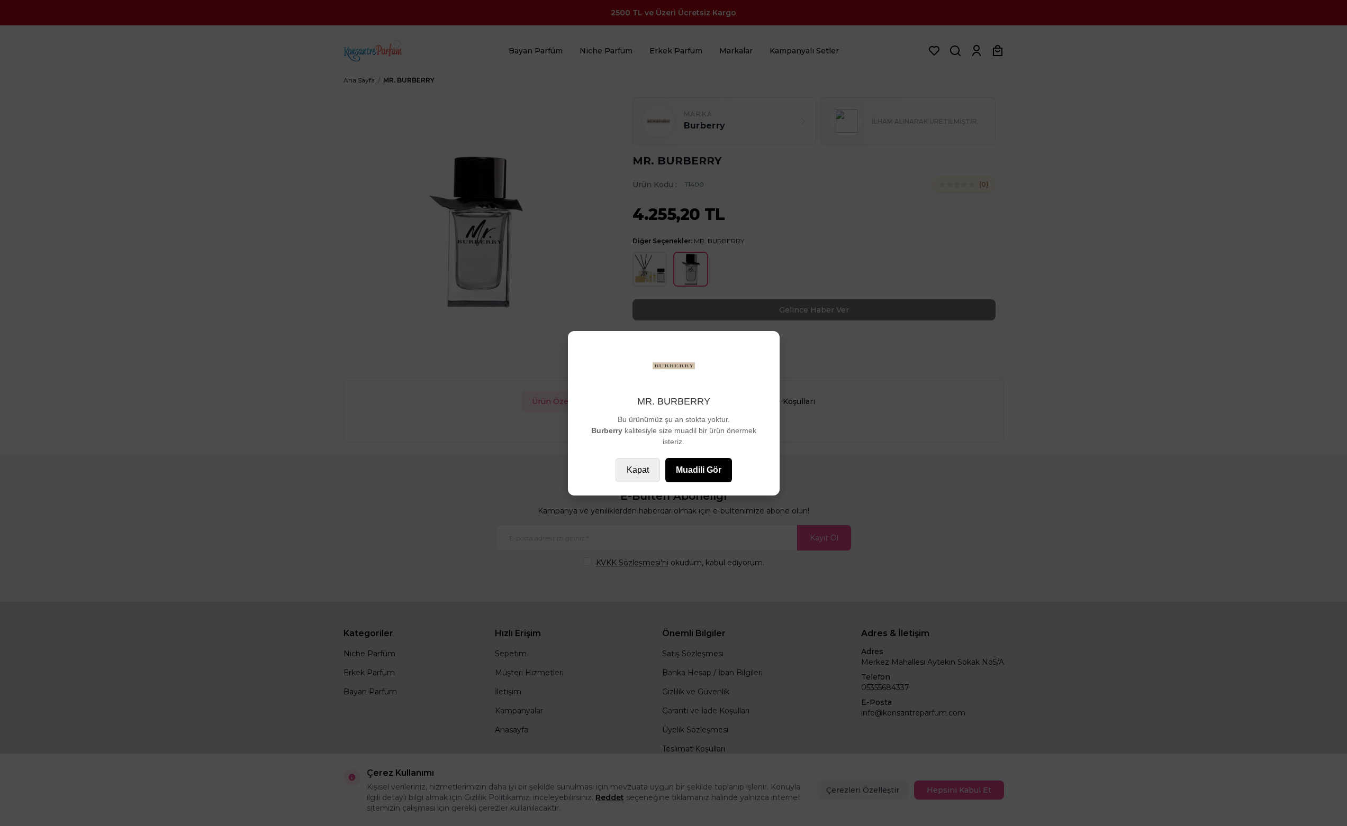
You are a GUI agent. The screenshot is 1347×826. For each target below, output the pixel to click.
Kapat (638, 469)
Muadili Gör (698, 469)
